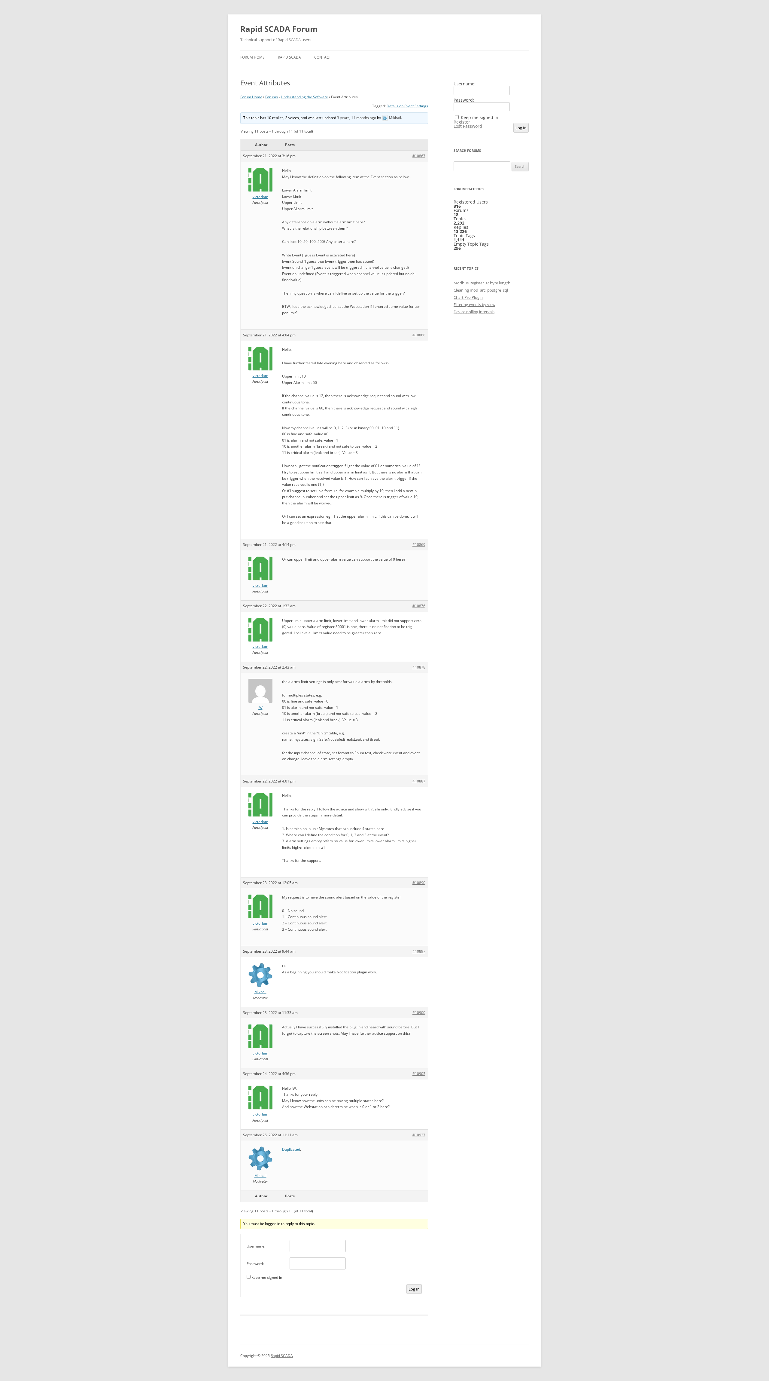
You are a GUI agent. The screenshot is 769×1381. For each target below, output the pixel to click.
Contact (322, 57)
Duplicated (291, 1149)
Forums (271, 97)
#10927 (418, 1135)
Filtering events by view (474, 304)
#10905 (418, 1073)
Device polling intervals (474, 311)
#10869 (418, 544)
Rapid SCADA (289, 57)
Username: (256, 1246)
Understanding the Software (304, 97)
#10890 (418, 882)
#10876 (418, 605)
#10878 (418, 667)
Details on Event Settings (407, 106)
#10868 (418, 335)
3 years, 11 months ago (356, 117)
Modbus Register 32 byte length (482, 283)
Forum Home (252, 57)
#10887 (418, 781)
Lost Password (468, 126)
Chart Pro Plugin (468, 297)
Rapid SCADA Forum (279, 28)
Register (462, 122)
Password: (255, 1263)
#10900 (418, 1012)
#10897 (418, 951)
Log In (414, 1289)
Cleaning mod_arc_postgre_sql (481, 290)
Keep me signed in (266, 1277)
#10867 (418, 155)
